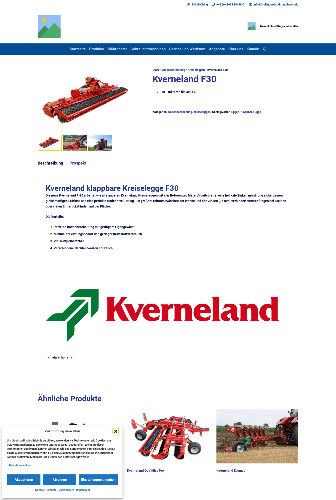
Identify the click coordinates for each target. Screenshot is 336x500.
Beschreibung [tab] (50, 163)
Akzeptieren (24, 480)
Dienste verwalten (20, 465)
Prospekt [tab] (77, 163)
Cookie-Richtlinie (45, 490)
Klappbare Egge (251, 112)
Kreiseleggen (196, 70)
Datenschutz (66, 490)
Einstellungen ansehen (98, 480)
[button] (115, 431)
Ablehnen (60, 480)
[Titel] (49, 26)
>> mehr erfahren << (60, 357)
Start (155, 70)
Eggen (235, 112)
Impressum (83, 490)
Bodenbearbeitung (173, 70)
